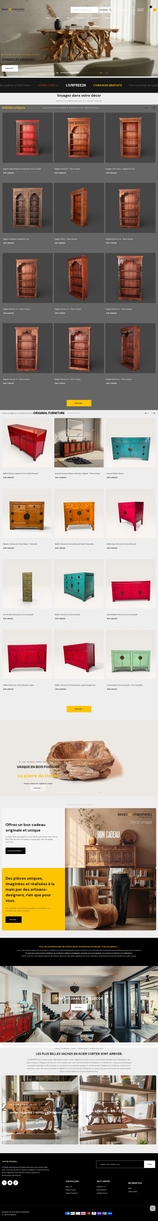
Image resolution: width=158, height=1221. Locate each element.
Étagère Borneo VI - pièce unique (68, 309)
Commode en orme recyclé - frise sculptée (125, 685)
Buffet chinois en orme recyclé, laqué (18, 685)
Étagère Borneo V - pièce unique (119, 309)
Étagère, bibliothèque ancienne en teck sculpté (22, 169)
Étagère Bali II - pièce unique (66, 239)
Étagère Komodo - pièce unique (67, 169)
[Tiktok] (15, 1182)
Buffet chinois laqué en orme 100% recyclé (20, 473)
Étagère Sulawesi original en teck (16, 239)
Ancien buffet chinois (115, 473)
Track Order (132, 1192)
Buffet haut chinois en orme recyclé (121, 544)
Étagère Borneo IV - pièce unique (16, 379)
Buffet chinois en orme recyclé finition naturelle (74, 544)
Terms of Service (72, 1193)
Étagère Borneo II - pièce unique (119, 379)
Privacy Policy (71, 1190)
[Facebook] (4, 1182)
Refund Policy (102, 1190)
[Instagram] (10, 1182)
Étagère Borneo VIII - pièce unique (119, 239)
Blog (130, 1188)
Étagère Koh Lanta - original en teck (120, 169)
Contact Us (101, 1187)
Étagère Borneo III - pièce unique (68, 379)
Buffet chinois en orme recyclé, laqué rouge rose (75, 685)
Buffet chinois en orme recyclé (67, 615)
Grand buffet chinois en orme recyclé (122, 615)
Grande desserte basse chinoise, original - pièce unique (77, 473)
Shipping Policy (102, 1193)
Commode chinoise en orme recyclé (18, 615)
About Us (69, 1187)
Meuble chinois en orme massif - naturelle (20, 544)
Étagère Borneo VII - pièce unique (16, 309)
